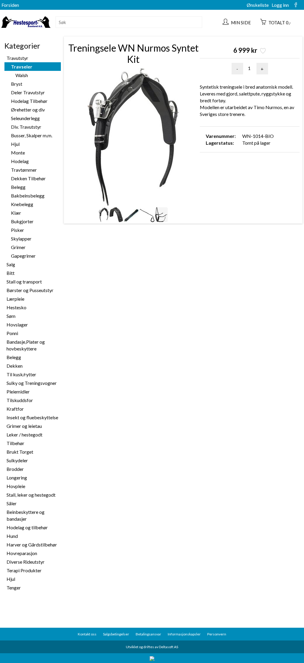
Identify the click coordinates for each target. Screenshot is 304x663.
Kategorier (22, 45)
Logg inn (280, 5)
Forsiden (10, 5)
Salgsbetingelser (116, 634)
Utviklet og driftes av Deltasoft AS (152, 647)
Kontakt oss (87, 634)
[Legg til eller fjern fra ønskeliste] (262, 51)
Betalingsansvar (148, 634)
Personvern (216, 634)
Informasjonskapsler (184, 634)
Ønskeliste (258, 5)
